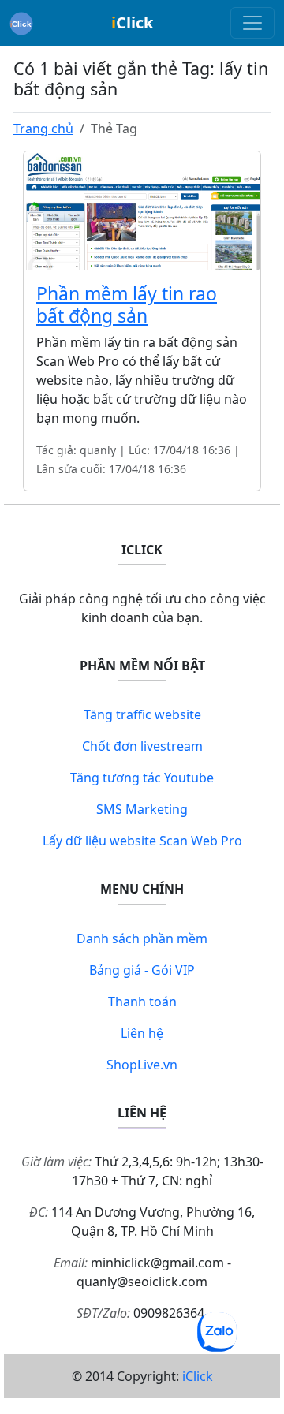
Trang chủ (43, 128)
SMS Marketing (142, 809)
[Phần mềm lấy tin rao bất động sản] (142, 209)
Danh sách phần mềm (142, 938)
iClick (197, 1376)
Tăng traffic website (142, 714)
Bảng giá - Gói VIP (142, 970)
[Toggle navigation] (252, 23)
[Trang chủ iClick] (21, 22)
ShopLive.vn (142, 1064)
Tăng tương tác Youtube (142, 777)
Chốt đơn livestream (142, 746)
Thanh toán (142, 1001)
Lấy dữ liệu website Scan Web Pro (142, 840)
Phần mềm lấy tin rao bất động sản (126, 304)
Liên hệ (142, 1033)
